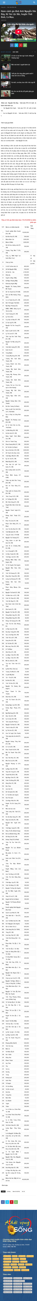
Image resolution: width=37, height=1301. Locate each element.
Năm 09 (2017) (8, 1281)
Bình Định (22, 1267)
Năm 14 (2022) (8, 1292)
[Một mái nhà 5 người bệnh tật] (5, 67)
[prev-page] (32, 52)
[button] (4, 2)
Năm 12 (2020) (27, 1286)
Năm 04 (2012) (8, 1286)
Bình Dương (7, 1261)
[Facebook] (12, 45)
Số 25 (23, 1191)
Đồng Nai (14, 1264)
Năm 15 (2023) (18, 1292)
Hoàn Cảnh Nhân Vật (11, 7)
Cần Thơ (23, 1259)
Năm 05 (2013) (16, 1191)
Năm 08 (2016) (18, 1286)
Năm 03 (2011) (8, 1283)
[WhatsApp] (25, 45)
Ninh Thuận (7, 1259)
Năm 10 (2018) (27, 1289)
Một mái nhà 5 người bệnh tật (20, 65)
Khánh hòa (15, 1261)
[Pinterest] (21, 45)
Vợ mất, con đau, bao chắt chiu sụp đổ (23, 82)
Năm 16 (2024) (8, 1289)
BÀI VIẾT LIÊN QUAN (6, 52)
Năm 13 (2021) (18, 1289)
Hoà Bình (17, 1270)
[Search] (34, 2)
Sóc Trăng (21, 1264)
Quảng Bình (25, 1270)
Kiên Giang (22, 1256)
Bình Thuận (7, 1267)
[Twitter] (16, 45)
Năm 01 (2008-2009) (19, 1281)
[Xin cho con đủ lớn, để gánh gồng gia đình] (5, 93)
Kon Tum (7, 1264)
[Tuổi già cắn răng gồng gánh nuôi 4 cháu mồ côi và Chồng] (5, 75)
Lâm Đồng (15, 1259)
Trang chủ (3, 7)
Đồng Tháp (28, 1264)
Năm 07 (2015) (18, 1278)
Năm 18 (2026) (27, 1292)
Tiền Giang (23, 1261)
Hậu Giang (30, 1256)
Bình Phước (7, 1256)
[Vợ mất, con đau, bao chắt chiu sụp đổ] (5, 84)
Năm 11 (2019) (27, 1278)
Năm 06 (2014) (8, 1278)
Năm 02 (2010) (18, 1283)
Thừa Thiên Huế (8, 1270)
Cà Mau (9, 1191)
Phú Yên (15, 1267)
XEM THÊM (15, 52)
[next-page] (35, 52)
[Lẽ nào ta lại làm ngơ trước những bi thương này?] (5, 58)
